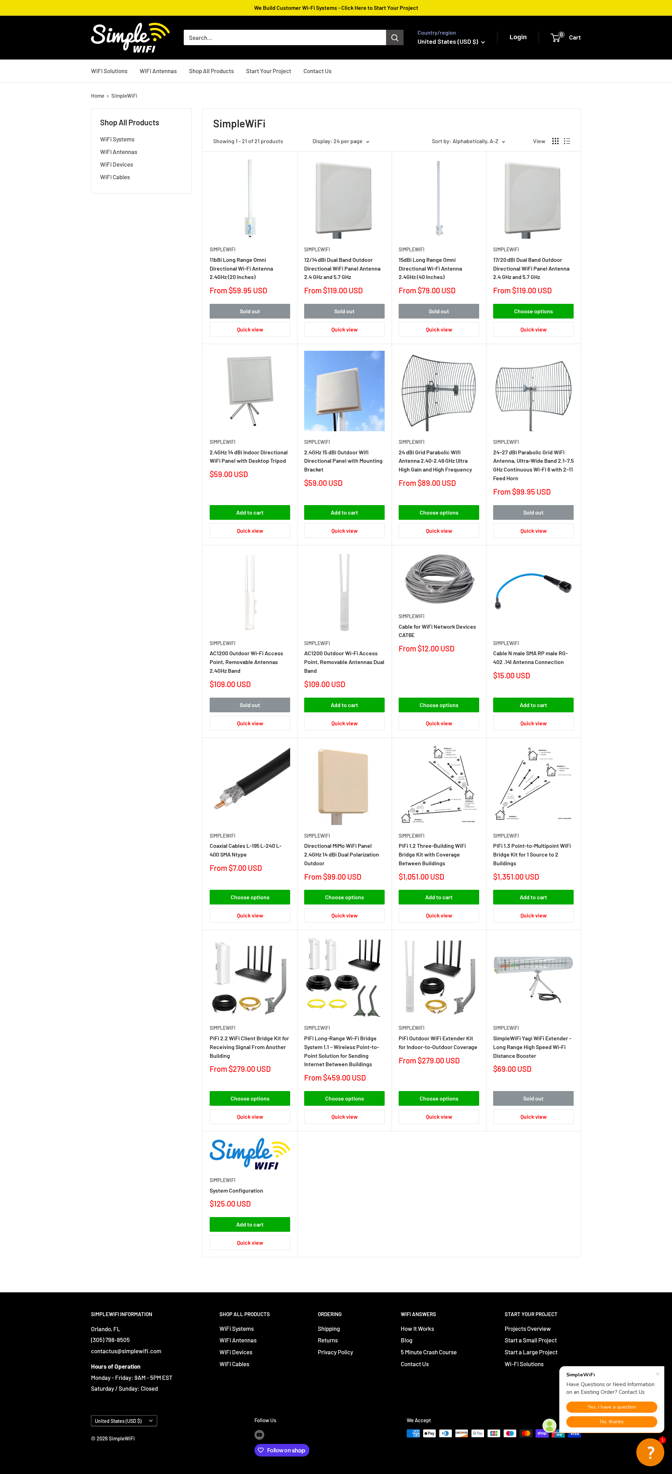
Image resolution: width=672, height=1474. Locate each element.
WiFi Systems (117, 138)
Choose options (533, 311)
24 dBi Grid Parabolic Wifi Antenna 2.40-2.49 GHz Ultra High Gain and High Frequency (435, 461)
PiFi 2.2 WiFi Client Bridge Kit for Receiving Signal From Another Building (249, 1047)
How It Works (417, 1328)
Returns (328, 1339)
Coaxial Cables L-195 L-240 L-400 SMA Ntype (245, 850)
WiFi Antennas (158, 70)
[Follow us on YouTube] (259, 1434)
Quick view (250, 329)
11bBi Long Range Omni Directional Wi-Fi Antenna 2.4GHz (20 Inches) (241, 268)
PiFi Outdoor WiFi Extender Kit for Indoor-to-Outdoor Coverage (438, 1042)
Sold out (250, 311)
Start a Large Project (531, 1351)
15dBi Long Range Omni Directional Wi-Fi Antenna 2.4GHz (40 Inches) (430, 268)
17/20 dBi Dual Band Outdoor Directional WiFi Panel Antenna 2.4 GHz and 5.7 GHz (531, 268)
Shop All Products (211, 70)
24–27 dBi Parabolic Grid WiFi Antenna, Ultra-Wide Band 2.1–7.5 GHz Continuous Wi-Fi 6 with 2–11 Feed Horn (533, 465)
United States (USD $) (118, 1421)
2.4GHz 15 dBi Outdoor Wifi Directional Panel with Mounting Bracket (343, 461)
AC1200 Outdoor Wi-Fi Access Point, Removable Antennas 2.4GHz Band (246, 662)
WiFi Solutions (109, 70)
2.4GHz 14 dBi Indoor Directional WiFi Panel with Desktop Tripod (249, 456)
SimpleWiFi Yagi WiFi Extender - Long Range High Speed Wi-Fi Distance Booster (532, 1047)
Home (97, 95)
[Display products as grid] (555, 141)
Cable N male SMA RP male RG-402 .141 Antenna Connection (530, 657)
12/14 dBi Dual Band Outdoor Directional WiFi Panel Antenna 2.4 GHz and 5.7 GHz (342, 268)
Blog (406, 1339)
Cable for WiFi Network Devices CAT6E (437, 630)
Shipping (329, 1328)
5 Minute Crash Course (429, 1351)
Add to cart (250, 512)
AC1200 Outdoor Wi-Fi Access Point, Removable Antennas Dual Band (344, 662)
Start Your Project (268, 70)
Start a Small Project (531, 1339)
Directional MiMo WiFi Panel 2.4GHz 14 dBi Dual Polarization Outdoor (341, 854)
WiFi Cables (115, 176)
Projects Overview (528, 1328)
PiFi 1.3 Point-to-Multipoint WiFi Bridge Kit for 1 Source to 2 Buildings (532, 854)
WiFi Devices (116, 164)
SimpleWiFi (124, 95)
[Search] (395, 37)
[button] (650, 1452)
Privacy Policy (335, 1351)
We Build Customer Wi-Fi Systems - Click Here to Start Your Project (336, 7)
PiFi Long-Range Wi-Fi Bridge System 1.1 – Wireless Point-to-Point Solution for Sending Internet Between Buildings (341, 1051)
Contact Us (317, 70)
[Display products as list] (567, 141)
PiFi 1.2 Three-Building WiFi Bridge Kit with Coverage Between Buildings (432, 854)
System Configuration (236, 1190)
